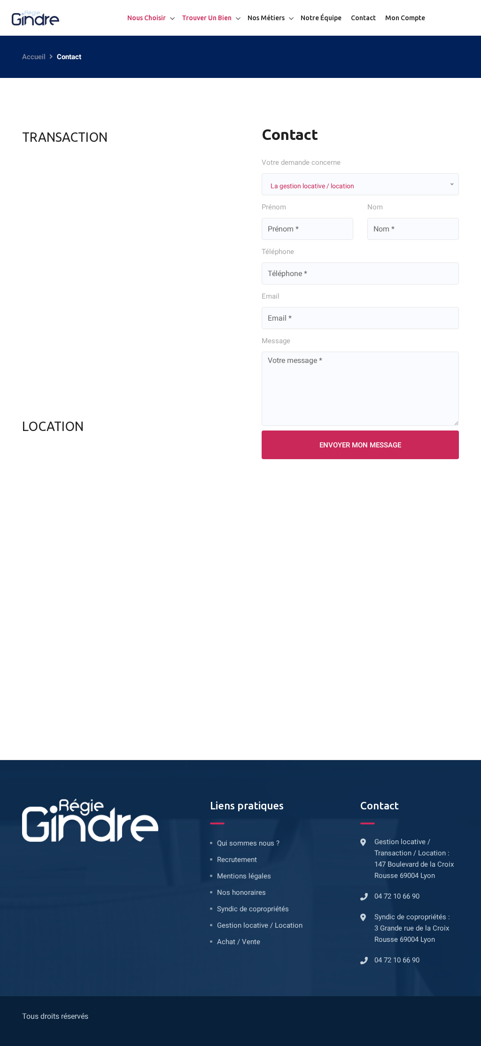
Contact (363, 18)
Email (270, 296)
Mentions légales (244, 876)
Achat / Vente (238, 942)
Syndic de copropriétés (253, 909)
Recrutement (237, 859)
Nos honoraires (241, 892)
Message (276, 341)
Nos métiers (266, 18)
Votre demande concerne (301, 162)
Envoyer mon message (360, 445)
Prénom (274, 207)
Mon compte (405, 18)
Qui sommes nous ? (248, 843)
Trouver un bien (207, 18)
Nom (375, 207)
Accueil (34, 57)
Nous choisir (146, 18)
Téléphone (278, 251)
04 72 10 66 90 (396, 896)
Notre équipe (321, 18)
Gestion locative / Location (260, 925)
